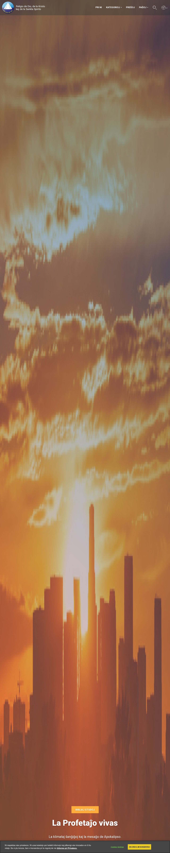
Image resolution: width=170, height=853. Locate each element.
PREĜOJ (130, 7)
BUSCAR (154, 7)
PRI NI (98, 7)
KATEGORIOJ (113, 7)
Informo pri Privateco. (67, 848)
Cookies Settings (117, 847)
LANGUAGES (163, 7)
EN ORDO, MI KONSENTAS (139, 847)
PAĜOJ (143, 7)
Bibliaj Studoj (85, 809)
